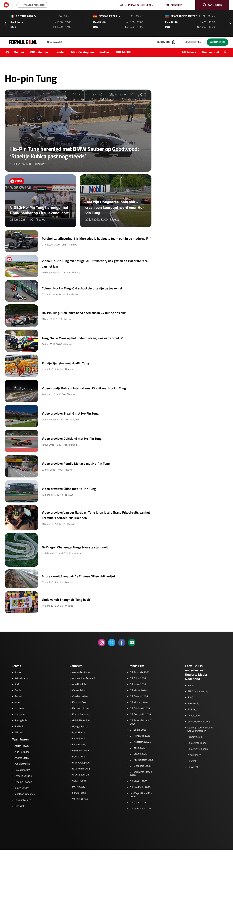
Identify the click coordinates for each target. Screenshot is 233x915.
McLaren (19, 708)
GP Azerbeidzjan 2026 (142, 760)
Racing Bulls (21, 720)
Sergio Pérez (79, 792)
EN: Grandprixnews (198, 691)
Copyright (193, 767)
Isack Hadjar (78, 732)
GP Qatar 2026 (138, 802)
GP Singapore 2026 (140, 766)
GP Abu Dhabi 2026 (140, 808)
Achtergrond (70, 445)
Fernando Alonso (81, 708)
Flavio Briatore (22, 770)
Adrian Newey (22, 746)
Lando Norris (79, 744)
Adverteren (194, 715)
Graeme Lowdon (23, 782)
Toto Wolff (20, 806)
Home (191, 685)
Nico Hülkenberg (81, 768)
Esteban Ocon (79, 702)
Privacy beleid (195, 737)
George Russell (80, 726)
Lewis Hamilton (80, 750)
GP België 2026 (138, 730)
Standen (59, 52)
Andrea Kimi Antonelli (83, 678)
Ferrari (18, 696)
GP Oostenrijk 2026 (140, 714)
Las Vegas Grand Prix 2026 (141, 795)
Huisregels (193, 703)
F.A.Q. (191, 697)
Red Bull (19, 726)
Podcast (105, 52)
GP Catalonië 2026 (140, 708)
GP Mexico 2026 (138, 781)
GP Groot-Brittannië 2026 (140, 722)
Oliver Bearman (80, 774)
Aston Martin (22, 678)
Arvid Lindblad (79, 684)
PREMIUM (123, 52)
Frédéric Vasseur (23, 776)
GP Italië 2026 (137, 748)
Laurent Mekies (23, 800)
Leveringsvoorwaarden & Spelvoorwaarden (200, 729)
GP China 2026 (138, 678)
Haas (17, 702)
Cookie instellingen (198, 749)
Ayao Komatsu (22, 764)
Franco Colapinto (81, 714)
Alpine (18, 672)
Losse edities (193, 42)
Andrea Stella (22, 758)
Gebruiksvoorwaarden (199, 721)
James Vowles (22, 788)
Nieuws (19, 52)
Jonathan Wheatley (25, 794)
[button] (212, 5)
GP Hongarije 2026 (140, 736)
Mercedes (20, 714)
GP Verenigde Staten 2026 (141, 773)
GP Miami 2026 (138, 690)
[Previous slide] (5, 23)
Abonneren (217, 42)
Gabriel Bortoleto (81, 720)
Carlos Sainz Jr (79, 690)
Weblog (69, 582)
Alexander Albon (81, 672)
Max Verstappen (82, 52)
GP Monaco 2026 (139, 702)
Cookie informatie (197, 743)
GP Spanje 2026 (138, 754)
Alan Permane (22, 752)
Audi (17, 684)
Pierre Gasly (78, 786)
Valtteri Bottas (80, 798)
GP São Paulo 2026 (140, 787)
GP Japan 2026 (138, 684)
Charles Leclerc (80, 696)
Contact (192, 761)
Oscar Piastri (79, 780)
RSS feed (192, 709)
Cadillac (19, 690)
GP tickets (189, 52)
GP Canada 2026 (139, 696)
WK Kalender (39, 52)
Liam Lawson (79, 756)
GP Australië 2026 (139, 672)
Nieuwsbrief (210, 52)
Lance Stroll (78, 738)
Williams (19, 732)
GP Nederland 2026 (140, 742)
